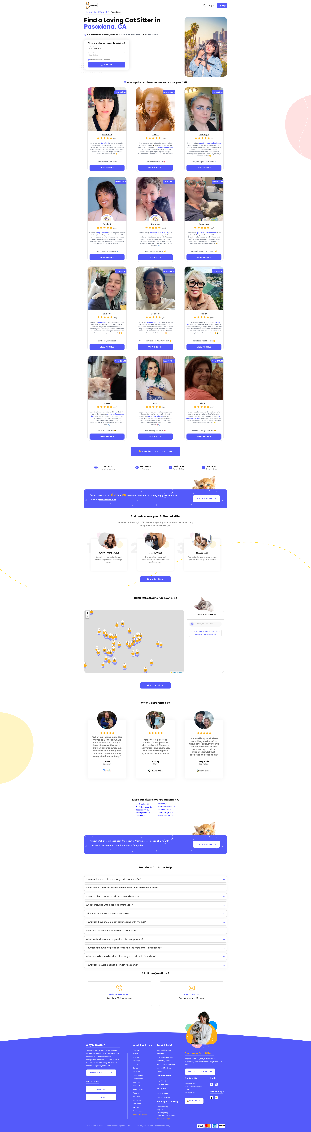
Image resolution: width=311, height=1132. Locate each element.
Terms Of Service (128, 1126)
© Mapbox (180, 672)
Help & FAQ (161, 1081)
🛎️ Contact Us (194, 1101)
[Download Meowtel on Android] (216, 1097)
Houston (136, 1072)
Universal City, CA (165, 815)
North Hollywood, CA (166, 806)
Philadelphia (138, 1089)
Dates (92, 52)
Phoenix (136, 1093)
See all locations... (140, 1114)
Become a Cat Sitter (200, 1071)
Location (93, 46)
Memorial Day (162, 1107)
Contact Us (191, 996)
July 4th (160, 1110)
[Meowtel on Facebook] (211, 1084)
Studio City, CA (164, 809)
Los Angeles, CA (142, 804)
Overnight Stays (163, 1097)
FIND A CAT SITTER (206, 498)
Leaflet (174, 672)
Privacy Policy (143, 1126)
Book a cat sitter (101, 1072)
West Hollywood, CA (144, 807)
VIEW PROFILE (107, 167)
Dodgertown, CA (142, 810)
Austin (135, 1054)
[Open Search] (204, 5)
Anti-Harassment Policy (160, 1126)
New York (136, 1082)
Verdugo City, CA (143, 813)
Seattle (136, 1107)
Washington (138, 1111)
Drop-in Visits (162, 1094)
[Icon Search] (192, 624)
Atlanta (136, 1050)
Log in (211, 5)
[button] (119, 645)
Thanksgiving (162, 1113)
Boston (136, 1057)
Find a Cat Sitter (155, 579)
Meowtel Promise (107, 499)
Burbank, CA (163, 804)
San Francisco (139, 1104)
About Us (160, 1054)
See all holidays (163, 1119)
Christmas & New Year (166, 1115)
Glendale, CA (141, 815)
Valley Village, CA (165, 812)
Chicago (136, 1061)
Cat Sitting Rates (164, 1061)
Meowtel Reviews (164, 1068)
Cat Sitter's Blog (163, 1084)
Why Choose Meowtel (166, 1064)
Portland (136, 1097)
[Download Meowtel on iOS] (211, 1097)
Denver (135, 1068)
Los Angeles (138, 1075)
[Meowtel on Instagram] (216, 1084)
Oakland (136, 1086)
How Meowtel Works (165, 1057)
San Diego (137, 1100)
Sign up (222, 5)
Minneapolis (138, 1079)
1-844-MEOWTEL (119, 996)
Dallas (135, 1064)
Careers (160, 1072)
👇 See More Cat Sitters (155, 451)
